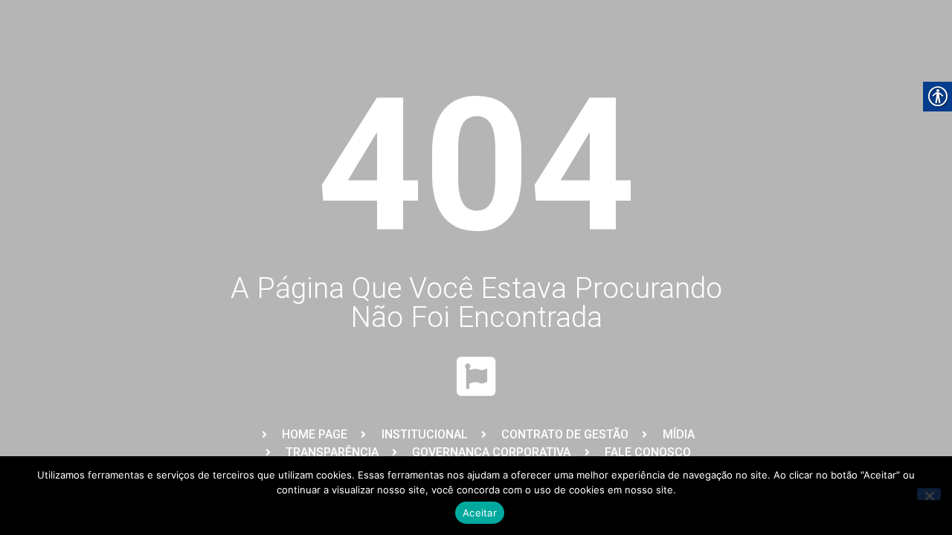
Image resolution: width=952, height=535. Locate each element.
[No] (929, 494)
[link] (303, 435)
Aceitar (480, 513)
